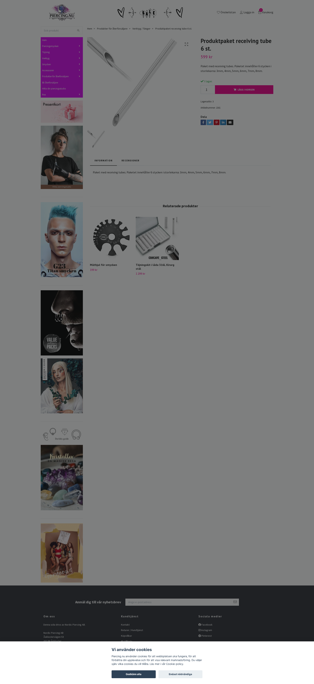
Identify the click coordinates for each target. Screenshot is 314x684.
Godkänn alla (133, 674)
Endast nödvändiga (180, 674)
